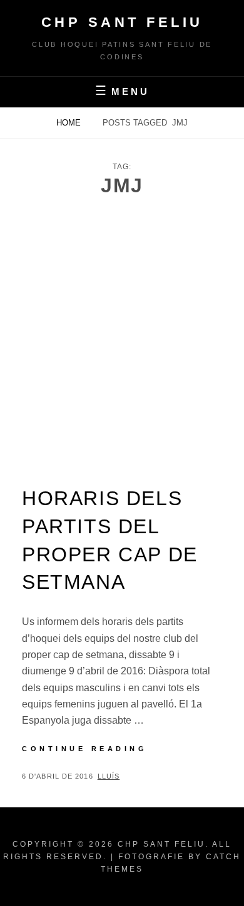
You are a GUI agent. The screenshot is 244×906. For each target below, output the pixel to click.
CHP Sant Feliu (122, 22)
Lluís (109, 776)
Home (69, 122)
